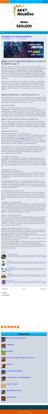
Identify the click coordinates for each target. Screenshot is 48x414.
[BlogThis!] (3, 250)
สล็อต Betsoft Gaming (10, 280)
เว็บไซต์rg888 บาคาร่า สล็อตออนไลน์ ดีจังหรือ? (16, 37)
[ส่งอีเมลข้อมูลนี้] (1, 250)
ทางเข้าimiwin (22, 138)
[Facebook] (2, 327)
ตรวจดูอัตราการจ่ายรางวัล (12, 384)
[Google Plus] (8, 327)
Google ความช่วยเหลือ (29, 412)
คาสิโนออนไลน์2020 (7, 38)
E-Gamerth (23, 412)
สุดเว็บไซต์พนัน (9, 351)
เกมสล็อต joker (9, 273)
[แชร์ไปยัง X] (4, 250)
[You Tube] (14, 327)
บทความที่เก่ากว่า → (43, 288)
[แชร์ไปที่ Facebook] (5, 250)
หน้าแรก (3, 32)
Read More (44, 256)
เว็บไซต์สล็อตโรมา (10, 344)
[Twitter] (5, 327)
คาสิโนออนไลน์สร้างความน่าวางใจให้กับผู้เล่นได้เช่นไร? (18, 377)
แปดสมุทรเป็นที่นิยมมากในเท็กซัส (12, 254)
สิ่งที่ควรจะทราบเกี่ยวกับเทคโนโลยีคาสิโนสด (16, 338)
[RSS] (18, 327)
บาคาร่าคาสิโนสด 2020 (11, 397)
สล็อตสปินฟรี (9, 364)
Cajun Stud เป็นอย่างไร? (11, 267)
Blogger (20, 412)
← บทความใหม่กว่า (4, 288)
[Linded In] (11, 327)
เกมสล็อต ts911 (9, 260)
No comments (23, 38)
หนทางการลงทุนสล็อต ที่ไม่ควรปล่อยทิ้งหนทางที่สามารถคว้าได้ (20, 357)
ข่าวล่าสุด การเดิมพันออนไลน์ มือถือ (14, 370)
